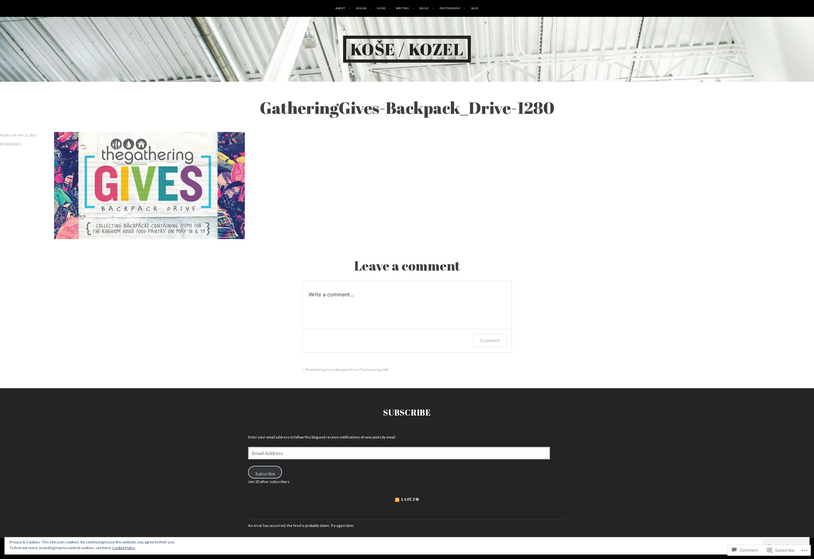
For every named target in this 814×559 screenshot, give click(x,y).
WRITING (402, 8)
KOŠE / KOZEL (407, 49)
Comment (490, 340)
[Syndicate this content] (397, 499)
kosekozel (13, 144)
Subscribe (407, 412)
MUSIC (424, 8)
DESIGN (361, 8)
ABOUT (340, 8)
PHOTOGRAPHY (450, 8)
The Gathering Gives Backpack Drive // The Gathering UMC (347, 369)
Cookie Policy (123, 547)
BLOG (475, 8)
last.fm (410, 499)
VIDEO (381, 8)
